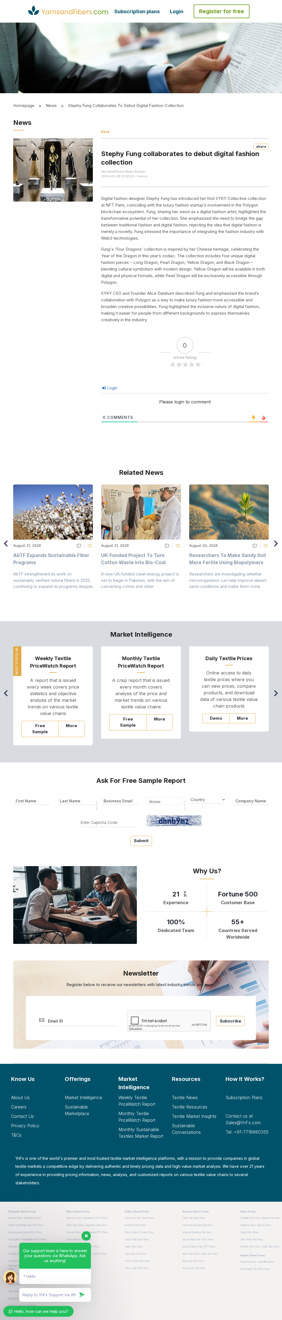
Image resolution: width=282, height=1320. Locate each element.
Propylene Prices (248, 1261)
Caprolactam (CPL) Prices (95, 1218)
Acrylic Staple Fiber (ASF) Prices (255, 1269)
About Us (20, 1097)
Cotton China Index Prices (136, 1239)
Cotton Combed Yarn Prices (137, 1261)
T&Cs (16, 1135)
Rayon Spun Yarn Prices (193, 1261)
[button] (277, 546)
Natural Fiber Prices (249, 1232)
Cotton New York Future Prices (139, 1218)
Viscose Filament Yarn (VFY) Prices (198, 1246)
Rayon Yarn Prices (209, 1253)
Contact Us (22, 1116)
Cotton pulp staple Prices (193, 1218)
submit (141, 840)
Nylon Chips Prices (75, 1225)
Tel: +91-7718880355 (247, 1132)
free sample (40, 729)
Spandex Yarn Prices (271, 1218)
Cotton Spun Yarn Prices (135, 1253)
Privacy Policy (25, 1125)
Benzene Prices (74, 1218)
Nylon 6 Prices (100, 1253)
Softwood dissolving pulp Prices (197, 1232)
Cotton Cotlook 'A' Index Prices (138, 1232)
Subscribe (230, 1021)
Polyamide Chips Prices (96, 1225)
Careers (18, 1107)
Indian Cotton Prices (133, 1246)
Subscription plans (137, 11)
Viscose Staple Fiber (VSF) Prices (197, 1239)
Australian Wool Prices (250, 1218)
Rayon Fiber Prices (191, 1253)
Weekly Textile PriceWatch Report (136, 1101)
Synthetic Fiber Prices (250, 1246)
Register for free (221, 11)
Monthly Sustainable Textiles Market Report (140, 1133)
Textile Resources (189, 1107)
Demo (216, 718)
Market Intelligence (83, 1097)
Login (176, 11)
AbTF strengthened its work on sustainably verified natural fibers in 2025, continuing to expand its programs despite (53, 580)
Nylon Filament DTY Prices (95, 1232)
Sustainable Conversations (186, 1129)
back (105, 132)
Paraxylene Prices (32, 1218)
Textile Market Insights (194, 1116)
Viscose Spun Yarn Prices (193, 1268)
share (261, 146)
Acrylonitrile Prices (265, 1261)
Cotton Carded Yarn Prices (136, 1268)
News (51, 105)
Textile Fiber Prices (270, 1246)
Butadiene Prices (248, 1225)
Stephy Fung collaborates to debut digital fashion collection (126, 105)
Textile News (185, 1097)
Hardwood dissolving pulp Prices (197, 1225)
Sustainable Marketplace (77, 1110)
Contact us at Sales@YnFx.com (243, 1119)
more (71, 725)
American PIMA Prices (135, 1225)
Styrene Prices (264, 1225)
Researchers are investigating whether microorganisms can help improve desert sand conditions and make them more (228, 580)
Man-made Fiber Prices (251, 1239)
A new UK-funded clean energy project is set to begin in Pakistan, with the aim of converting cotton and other (140, 580)
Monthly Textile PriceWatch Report (136, 1117)
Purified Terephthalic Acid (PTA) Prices (26, 1225)
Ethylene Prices (15, 1218)
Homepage (23, 105)
